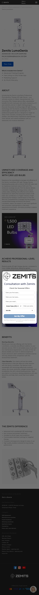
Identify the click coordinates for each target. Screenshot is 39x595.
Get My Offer (19, 316)
